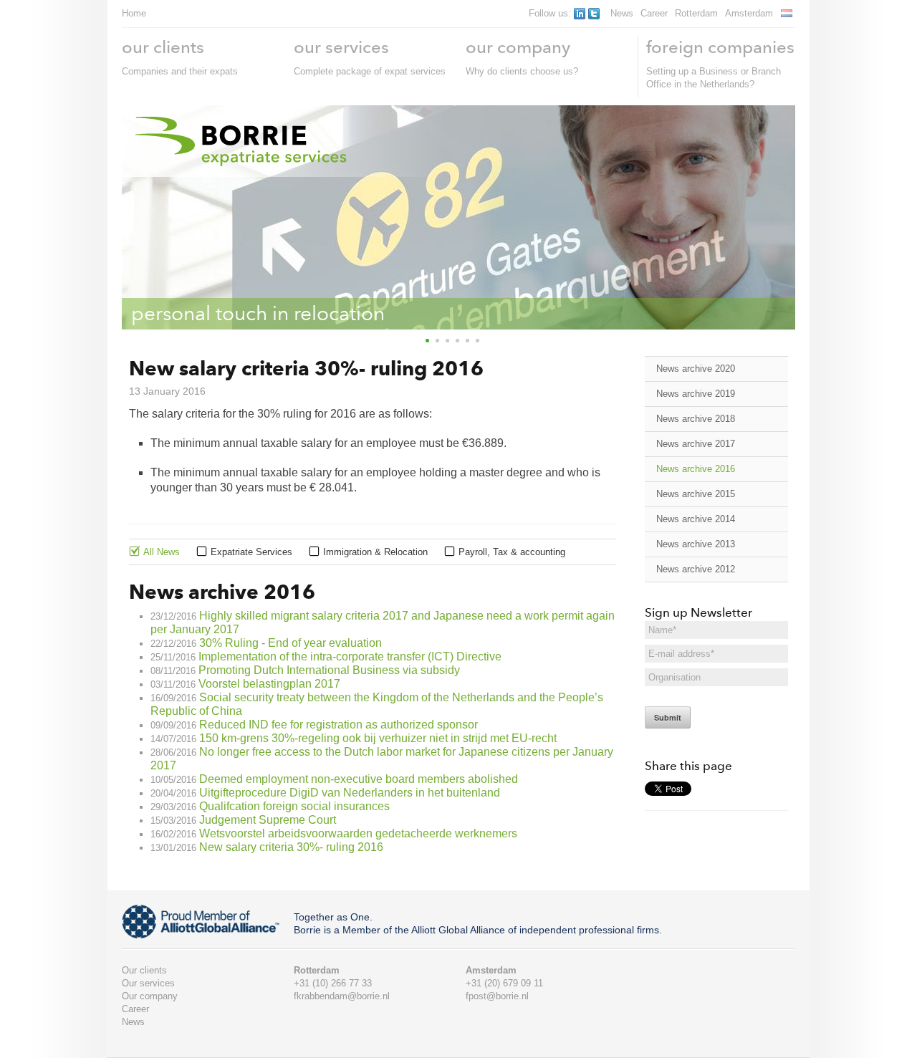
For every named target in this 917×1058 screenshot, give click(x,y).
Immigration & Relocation (375, 552)
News (621, 13)
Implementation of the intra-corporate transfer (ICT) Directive (349, 656)
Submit (667, 717)
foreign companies (720, 47)
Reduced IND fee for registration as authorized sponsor (338, 724)
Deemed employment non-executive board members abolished (358, 779)
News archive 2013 (695, 544)
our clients (163, 47)
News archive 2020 (695, 368)
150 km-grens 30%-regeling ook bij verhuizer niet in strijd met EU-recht (378, 738)
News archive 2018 (695, 418)
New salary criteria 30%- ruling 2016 (291, 847)
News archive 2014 (695, 519)
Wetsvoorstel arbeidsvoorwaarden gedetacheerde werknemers (358, 833)
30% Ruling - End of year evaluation (290, 643)
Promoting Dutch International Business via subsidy (329, 670)
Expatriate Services (251, 552)
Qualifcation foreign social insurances (294, 806)
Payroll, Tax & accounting (511, 552)
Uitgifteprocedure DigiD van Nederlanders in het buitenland (349, 793)
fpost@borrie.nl (497, 996)
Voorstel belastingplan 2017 (269, 684)
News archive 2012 (695, 569)
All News (161, 552)
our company (518, 47)
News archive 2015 (695, 494)
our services (341, 47)
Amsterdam (749, 13)
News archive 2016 (695, 468)
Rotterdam (696, 13)
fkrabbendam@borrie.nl (342, 996)
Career (654, 13)
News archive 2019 (695, 393)
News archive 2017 (695, 443)
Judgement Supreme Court (267, 820)
